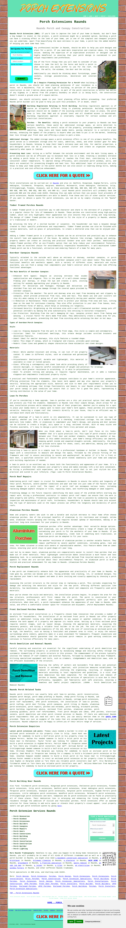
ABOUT (96, 16)
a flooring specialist (51, 863)
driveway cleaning (42, 860)
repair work (15, 495)
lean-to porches (67, 694)
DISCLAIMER (111, 16)
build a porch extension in (23, 743)
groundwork (23, 863)
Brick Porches (32, 879)
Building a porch (108, 36)
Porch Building (101, 879)
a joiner (38, 865)
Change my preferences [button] (92, 921)
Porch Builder (86, 884)
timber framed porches (35, 217)
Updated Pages (37, 910)
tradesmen (79, 855)
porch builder (23, 102)
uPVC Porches (30, 884)
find (17, 786)
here (59, 806)
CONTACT (103, 16)
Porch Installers (69, 884)
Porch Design (22, 876)
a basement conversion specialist (71, 858)
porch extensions (18, 196)
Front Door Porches (48, 884)
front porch (79, 617)
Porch (12, 183)
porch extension (61, 36)
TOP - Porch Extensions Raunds (24, 893)
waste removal (80, 863)
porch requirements (19, 717)
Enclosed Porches (27, 886)
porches (42, 677)
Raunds (56, 183)
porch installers (84, 191)
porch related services (59, 714)
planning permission (61, 85)
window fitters (17, 868)
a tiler (58, 865)
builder (55, 48)
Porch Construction (51, 879)
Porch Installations (98, 881)
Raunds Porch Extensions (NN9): (25, 34)
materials (44, 67)
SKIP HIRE (93, 860)
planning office (72, 99)
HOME (84, 16)
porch (97, 648)
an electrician (82, 865)
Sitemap (11, 910)
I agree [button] (71, 921)
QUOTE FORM (111, 717)
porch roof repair (31, 481)
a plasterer (69, 860)
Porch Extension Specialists (77, 879)
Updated (52, 910)
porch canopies (54, 704)
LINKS (90, 16)
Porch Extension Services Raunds (33, 811)
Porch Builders (102, 884)
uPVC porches (97, 712)
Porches (52, 876)
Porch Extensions (81, 876)
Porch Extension (39, 876)
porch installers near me (51, 746)
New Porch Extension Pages (23, 910)
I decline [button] (79, 921)
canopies (63, 379)
